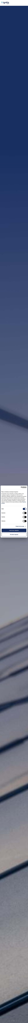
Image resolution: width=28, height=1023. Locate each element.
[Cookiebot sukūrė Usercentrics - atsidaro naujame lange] (21, 487)
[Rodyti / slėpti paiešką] (21, 2)
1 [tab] (9, 1021)
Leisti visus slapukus (14, 530)
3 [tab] (14, 1021)
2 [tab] (11, 1021)
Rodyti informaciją (20, 526)
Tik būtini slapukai (14, 534)
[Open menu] (25, 2)
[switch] (25, 513)
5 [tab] (19, 1021)
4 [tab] (16, 1021)
